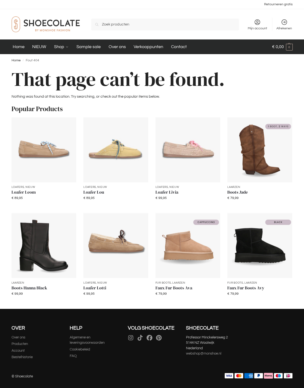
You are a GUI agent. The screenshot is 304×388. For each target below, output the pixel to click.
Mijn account (257, 28)
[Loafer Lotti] (115, 245)
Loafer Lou (93, 192)
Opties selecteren (43, 208)
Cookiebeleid (80, 349)
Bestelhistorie (22, 357)
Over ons (18, 337)
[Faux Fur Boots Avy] (259, 245)
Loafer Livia (166, 192)
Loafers (18, 187)
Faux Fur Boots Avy (245, 288)
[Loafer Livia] (187, 149)
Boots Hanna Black (29, 288)
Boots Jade (237, 192)
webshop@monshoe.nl (203, 353)
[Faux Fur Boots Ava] (187, 245)
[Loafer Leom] (44, 149)
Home (16, 60)
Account (18, 350)
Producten (20, 344)
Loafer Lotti (94, 288)
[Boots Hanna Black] (44, 245)
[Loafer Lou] (115, 149)
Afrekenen (284, 28)
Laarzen (233, 187)
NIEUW (30, 187)
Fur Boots (163, 282)
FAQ (73, 356)
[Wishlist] (69, 124)
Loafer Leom (24, 192)
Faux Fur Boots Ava (173, 288)
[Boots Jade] (259, 149)
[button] (282, 47)
